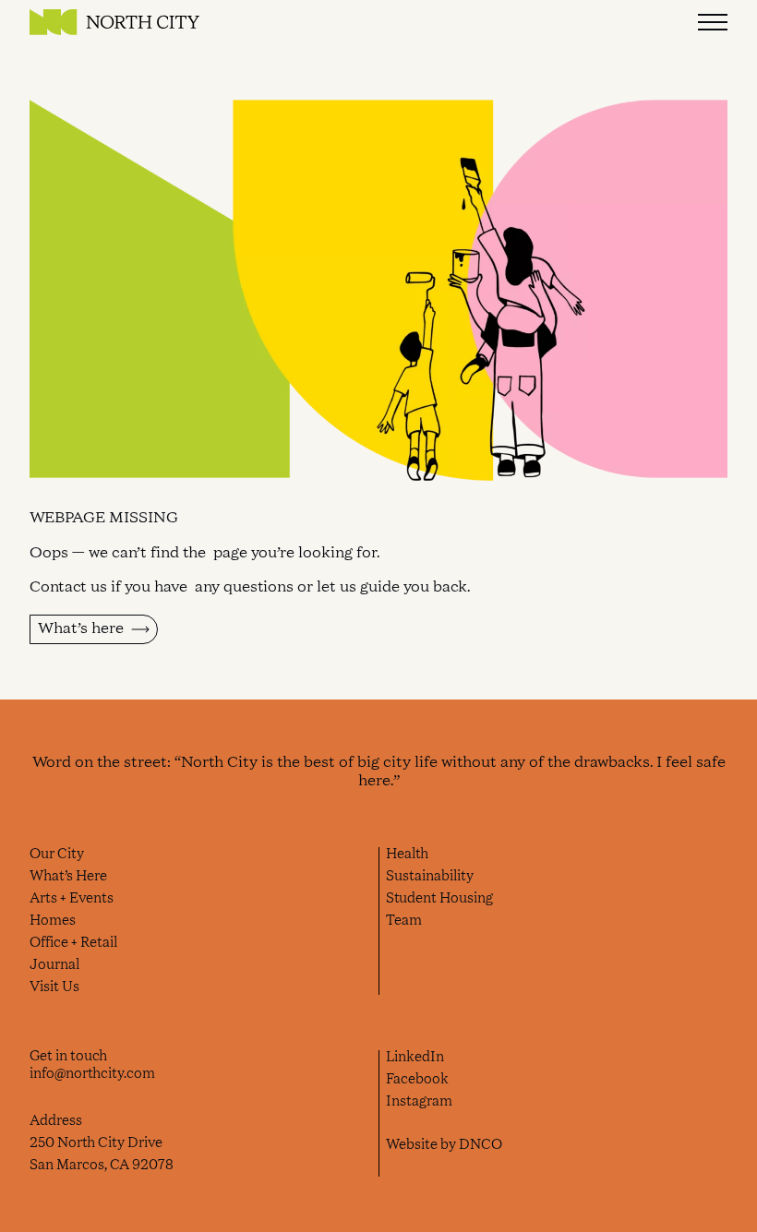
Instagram (419, 1101)
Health (407, 854)
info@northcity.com (92, 1074)
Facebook (417, 1079)
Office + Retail (73, 943)
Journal (54, 965)
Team (404, 921)
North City (114, 22)
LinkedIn (415, 1057)
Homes (53, 921)
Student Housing (439, 898)
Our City (57, 854)
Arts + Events (72, 898)
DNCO (480, 1145)
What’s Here (68, 876)
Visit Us (54, 987)
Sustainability (430, 876)
